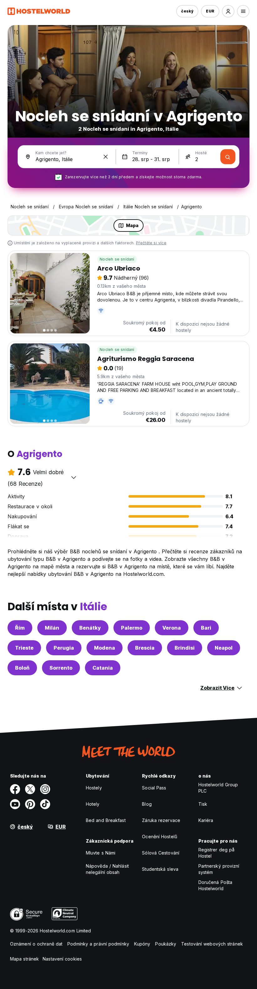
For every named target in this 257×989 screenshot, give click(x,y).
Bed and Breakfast (106, 820)
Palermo (131, 628)
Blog (146, 804)
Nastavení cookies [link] (62, 958)
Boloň (22, 668)
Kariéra (205, 820)
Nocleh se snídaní (117, 259)
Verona (171, 628)
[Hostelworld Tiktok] (45, 804)
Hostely (94, 787)
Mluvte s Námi (100, 852)
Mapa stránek (24, 958)
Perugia (64, 648)
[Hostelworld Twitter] (30, 789)
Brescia (145, 648)
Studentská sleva (160, 869)
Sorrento (61, 668)
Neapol (224, 648)
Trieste (24, 648)
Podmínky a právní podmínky (98, 943)
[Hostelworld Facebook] (15, 789)
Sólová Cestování (160, 852)
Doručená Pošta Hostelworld (215, 885)
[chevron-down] (73, 477)
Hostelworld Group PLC (218, 788)
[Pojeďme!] (227, 156)
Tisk (202, 804)
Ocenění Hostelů (159, 836)
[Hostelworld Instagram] (45, 789)
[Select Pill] (228, 11)
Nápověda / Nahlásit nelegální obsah (107, 869)
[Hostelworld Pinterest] (30, 804)
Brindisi (185, 648)
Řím (20, 628)
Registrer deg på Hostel (216, 853)
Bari (206, 628)
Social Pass (154, 787)
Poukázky (165, 943)
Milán (52, 628)
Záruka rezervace (161, 820)
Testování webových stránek (212, 943)
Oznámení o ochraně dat (36, 943)
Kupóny (142, 943)
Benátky (90, 628)
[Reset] (105, 156)
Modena (104, 648)
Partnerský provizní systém (218, 869)
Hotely (93, 804)
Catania (102, 668)
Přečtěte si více (151, 243)
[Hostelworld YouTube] (15, 804)
